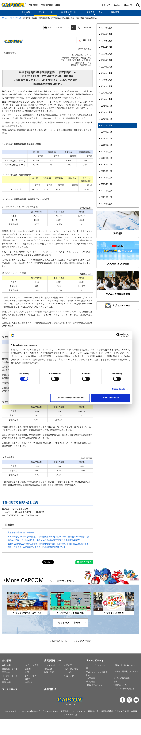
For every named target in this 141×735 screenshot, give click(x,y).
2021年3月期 (106, 66)
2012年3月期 (106, 125)
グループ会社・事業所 (31, 677)
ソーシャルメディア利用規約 (83, 711)
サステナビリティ (95, 660)
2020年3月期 (106, 73)
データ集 (68, 672)
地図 (27, 672)
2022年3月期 (106, 60)
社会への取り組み (122, 678)
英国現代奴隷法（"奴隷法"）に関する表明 (118, 711)
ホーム (4, 18)
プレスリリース (15, 18)
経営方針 (48, 668)
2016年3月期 (106, 99)
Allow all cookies (110, 398)
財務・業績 (49, 672)
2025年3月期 (106, 40)
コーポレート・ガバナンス (10, 677)
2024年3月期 (106, 47)
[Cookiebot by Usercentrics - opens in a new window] (118, 335)
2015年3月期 (106, 105)
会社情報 (6, 660)
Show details (118, 389)
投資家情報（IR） (53, 660)
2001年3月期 (106, 197)
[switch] (55, 379)
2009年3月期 (106, 145)
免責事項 (64, 711)
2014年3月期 (106, 112)
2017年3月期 (106, 92)
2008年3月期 (106, 151)
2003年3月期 (106, 184)
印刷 (49, 27)
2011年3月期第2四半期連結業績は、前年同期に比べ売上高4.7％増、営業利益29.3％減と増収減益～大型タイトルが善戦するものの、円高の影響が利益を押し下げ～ (48, 545)
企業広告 (29, 682)
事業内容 (6, 672)
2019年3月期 (106, 79)
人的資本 (91, 678)
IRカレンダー (70, 675)
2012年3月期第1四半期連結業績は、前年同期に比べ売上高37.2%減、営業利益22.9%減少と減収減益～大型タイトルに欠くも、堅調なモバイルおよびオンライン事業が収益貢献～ (48, 538)
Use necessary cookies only (70, 398)
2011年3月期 (106, 131)
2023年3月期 (106, 53)
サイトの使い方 (70, 714)
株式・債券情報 (71, 668)
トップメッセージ (52, 665)
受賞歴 (28, 668)
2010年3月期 (106, 138)
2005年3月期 (106, 171)
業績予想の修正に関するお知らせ (22, 532)
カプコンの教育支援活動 (124, 688)
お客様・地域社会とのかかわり (125, 667)
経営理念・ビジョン (10, 668)
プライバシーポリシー (28, 711)
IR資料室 (68, 665)
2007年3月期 (106, 158)
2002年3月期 (106, 190)
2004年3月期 (106, 177)
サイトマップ (10, 711)
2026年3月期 (106, 34)
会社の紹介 (7, 665)
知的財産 (91, 681)
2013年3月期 (106, 119)
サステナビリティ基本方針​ (96, 667)
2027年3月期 (106, 27)
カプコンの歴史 (31, 665)
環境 (115, 681)
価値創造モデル (120, 685)
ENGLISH (88, 27)
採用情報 (48, 689)
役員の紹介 (7, 682)
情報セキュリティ (94, 685)
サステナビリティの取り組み (96, 673)
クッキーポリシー (50, 711)
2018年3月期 (106, 86)
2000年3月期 (106, 203)
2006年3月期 (106, 164)
